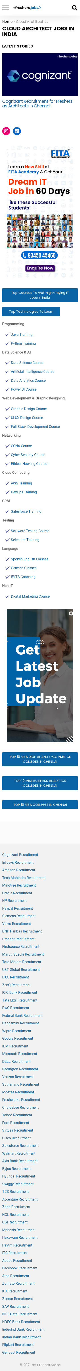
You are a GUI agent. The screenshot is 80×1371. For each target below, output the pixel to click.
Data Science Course (27, 363)
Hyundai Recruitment (18, 1176)
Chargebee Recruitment (20, 1107)
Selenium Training (25, 540)
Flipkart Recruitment (18, 1345)
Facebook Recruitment (19, 1268)
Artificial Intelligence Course (32, 371)
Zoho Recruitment (16, 1207)
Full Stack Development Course (35, 427)
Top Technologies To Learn (31, 311)
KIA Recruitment (14, 1291)
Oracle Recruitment (17, 893)
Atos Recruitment (15, 1276)
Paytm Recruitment (17, 1245)
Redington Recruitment (20, 1069)
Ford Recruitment (15, 1123)
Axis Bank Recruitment (20, 1161)
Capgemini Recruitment (20, 1023)
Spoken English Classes (29, 559)
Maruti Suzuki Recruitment (23, 954)
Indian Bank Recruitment (21, 1337)
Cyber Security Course (28, 455)
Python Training (23, 343)
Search (74, 7)
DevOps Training (24, 492)
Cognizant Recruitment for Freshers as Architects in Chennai (37, 103)
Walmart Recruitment (18, 1153)
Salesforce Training (26, 511)
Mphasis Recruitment (19, 1230)
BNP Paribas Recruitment (22, 931)
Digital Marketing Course (30, 596)
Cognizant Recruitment (20, 855)
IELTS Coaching (23, 577)
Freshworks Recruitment (21, 1100)
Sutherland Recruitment (20, 1084)
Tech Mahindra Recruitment (24, 878)
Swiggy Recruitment (18, 1184)
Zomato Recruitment (18, 1283)
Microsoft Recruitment (19, 1054)
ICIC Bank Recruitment (19, 992)
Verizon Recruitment (18, 1077)
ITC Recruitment (14, 1253)
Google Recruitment (17, 1038)
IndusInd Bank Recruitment (23, 1329)
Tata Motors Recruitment (21, 962)
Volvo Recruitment (16, 924)
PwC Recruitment (15, 1008)
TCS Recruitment (15, 1191)
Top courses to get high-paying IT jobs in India (40, 295)
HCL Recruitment (15, 1215)
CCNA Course (21, 446)
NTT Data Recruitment (19, 1314)
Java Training (21, 334)
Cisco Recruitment (16, 1138)
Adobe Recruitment (17, 1260)
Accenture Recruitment (20, 1199)
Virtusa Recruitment (17, 1130)
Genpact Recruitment (18, 1352)
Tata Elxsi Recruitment (19, 1000)
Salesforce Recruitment (20, 1146)
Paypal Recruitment (17, 908)
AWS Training (21, 483)
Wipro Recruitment (16, 1031)
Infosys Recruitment (18, 862)
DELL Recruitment (16, 1061)
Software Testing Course (30, 531)
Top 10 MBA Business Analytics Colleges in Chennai (40, 783)
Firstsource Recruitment (20, 946)
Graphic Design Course (29, 409)
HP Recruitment (14, 901)
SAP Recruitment (15, 1306)
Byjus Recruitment (16, 1169)
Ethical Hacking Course (29, 464)
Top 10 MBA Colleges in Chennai (40, 804)
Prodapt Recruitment (18, 939)
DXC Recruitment (15, 977)
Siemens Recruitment (19, 916)
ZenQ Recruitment (16, 985)
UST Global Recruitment (21, 970)
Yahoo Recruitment (17, 1115)
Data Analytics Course (28, 380)
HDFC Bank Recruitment (21, 1322)
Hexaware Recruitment (20, 1237)
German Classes (23, 568)
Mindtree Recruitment (19, 885)
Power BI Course (23, 389)
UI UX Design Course (27, 418)
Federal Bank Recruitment (22, 1015)
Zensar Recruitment (17, 1299)
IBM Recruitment (15, 1046)
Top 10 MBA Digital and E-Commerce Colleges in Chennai (40, 759)
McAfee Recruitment (18, 1092)
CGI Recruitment (15, 1222)
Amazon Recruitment (18, 870)
